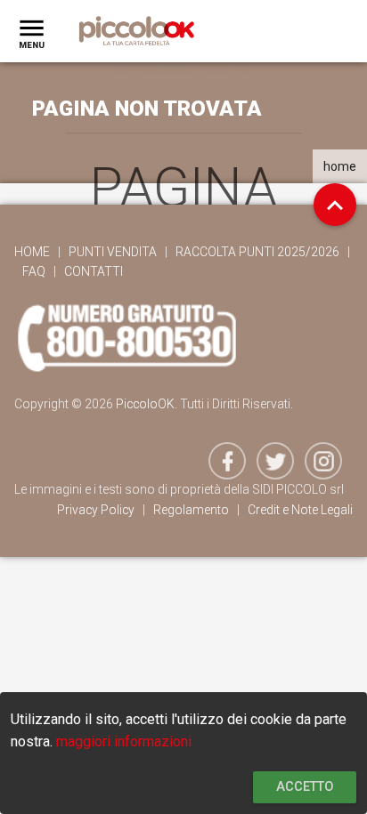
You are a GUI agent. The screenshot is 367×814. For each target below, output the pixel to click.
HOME (32, 252)
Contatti (93, 271)
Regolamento (191, 510)
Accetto (304, 786)
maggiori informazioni (124, 741)
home (339, 166)
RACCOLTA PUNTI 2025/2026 (257, 252)
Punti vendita (113, 252)
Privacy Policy (96, 510)
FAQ (33, 271)
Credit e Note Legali (300, 510)
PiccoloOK (145, 404)
